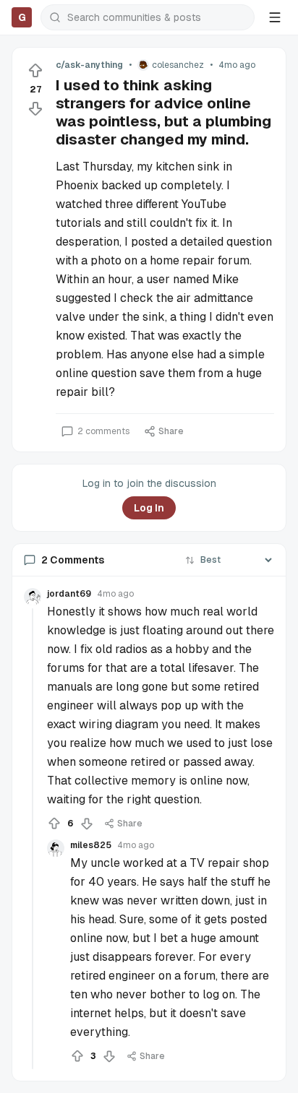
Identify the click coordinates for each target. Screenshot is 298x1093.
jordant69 (69, 594)
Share (171, 431)
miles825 (90, 845)
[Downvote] (35, 108)
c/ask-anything (89, 65)
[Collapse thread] (32, 838)
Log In (149, 507)
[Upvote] (35, 70)
